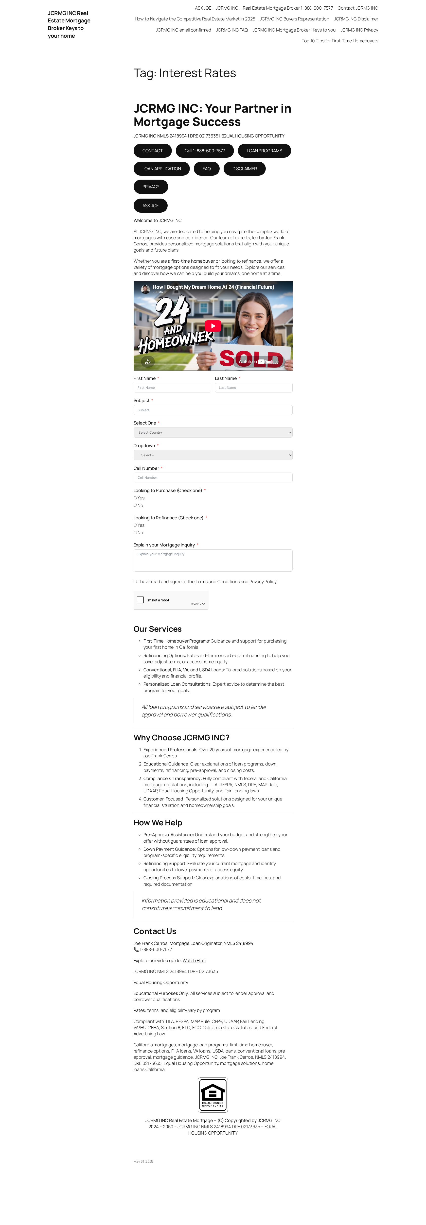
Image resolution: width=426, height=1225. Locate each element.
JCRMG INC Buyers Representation (294, 19)
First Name (145, 378)
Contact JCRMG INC (358, 8)
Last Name (226, 378)
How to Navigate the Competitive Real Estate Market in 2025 (195, 19)
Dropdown (144, 445)
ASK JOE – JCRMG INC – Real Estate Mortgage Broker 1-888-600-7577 (264, 8)
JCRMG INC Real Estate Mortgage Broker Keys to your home (69, 24)
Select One (145, 423)
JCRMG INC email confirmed (184, 30)
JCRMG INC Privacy (359, 30)
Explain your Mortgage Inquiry (164, 545)
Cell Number (146, 468)
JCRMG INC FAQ (232, 30)
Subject (142, 400)
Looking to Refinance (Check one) (169, 518)
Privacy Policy (263, 581)
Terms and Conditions (217, 581)
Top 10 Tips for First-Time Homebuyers (340, 41)
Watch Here (194, 960)
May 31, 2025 (143, 1161)
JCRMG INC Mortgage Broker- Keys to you (294, 30)
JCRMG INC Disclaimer (356, 19)
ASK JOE (150, 205)
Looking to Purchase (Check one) (168, 490)
